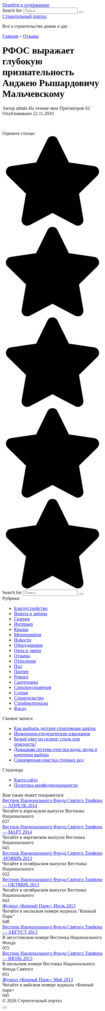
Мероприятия (27, 634)
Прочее (21, 671)
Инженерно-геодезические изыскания (52, 733)
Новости (22, 639)
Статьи (21, 692)
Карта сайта (26, 779)
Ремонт (21, 676)
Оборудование (28, 645)
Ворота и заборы (30, 613)
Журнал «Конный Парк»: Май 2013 (37, 979)
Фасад (20, 708)
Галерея (21, 618)
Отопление (25, 660)
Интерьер (23, 624)
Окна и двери (27, 650)
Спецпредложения (32, 687)
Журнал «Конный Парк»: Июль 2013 (39, 905)
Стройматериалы (31, 703)
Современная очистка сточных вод (49, 759)
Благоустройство (31, 608)
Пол (18, 666)
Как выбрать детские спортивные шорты (55, 728)
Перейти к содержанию (25, 4)
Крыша (21, 629)
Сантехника (26, 682)
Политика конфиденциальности (46, 785)
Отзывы (22, 655)
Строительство (29, 697)
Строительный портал (24, 16)
